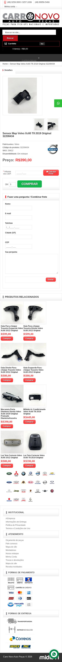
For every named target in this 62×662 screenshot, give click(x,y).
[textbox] (29, 33)
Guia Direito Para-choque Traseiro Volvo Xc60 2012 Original (11, 370)
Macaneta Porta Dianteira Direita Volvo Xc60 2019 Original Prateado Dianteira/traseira (11, 413)
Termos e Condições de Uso (18, 528)
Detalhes (8, 70)
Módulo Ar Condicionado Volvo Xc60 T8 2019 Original (34, 411)
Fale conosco (11, 543)
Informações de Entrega (16, 522)
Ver (42, 44)
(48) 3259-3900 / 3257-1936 (19, 2)
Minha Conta (11, 557)
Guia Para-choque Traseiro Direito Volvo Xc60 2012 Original (33, 328)
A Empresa (10, 518)
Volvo (16, 144)
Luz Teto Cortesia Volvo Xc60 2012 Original (11, 456)
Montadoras (11, 550)
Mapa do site (11, 547)
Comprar (7, 338)
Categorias (18, 59)
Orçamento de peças (15, 540)
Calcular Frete (52, 173)
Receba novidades (14, 567)
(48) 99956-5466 (42, 2)
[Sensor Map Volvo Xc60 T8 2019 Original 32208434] (22, 79)
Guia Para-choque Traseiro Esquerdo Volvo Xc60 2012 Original (12, 328)
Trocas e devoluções (15, 560)
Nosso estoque (12, 553)
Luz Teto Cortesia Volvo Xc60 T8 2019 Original (34, 456)
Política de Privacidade (16, 525)
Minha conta (9, 7)
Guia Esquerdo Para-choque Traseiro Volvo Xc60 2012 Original (33, 370)
